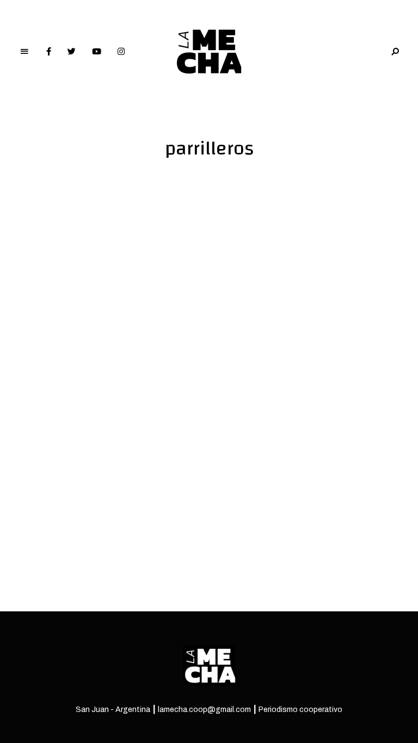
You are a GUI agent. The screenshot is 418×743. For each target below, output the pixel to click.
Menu (24, 51)
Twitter (71, 52)
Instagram (121, 52)
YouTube (96, 52)
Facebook (48, 52)
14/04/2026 (52, 447)
